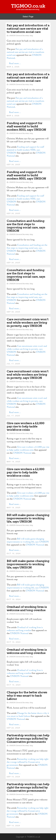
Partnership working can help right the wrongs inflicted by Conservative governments (28, 738)
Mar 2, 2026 (13, 66)
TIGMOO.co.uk (28, 6)
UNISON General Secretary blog (21, 35)
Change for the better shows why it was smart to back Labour (27, 695)
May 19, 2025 (13, 461)
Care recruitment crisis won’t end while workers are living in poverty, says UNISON (28, 322)
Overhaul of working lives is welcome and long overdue (27, 608)
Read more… (15, 63)
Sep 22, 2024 (13, 727)
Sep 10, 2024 (13, 776)
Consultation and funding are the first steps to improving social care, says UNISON (26, 225)
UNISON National (22, 452)
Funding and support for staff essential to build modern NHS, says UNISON (26, 126)
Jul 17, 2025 (13, 363)
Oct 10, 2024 (14, 553)
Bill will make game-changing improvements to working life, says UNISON (28, 518)
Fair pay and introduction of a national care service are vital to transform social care (28, 28)
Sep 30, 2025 (13, 164)
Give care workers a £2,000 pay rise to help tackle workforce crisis (25, 426)
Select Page (28, 16)
